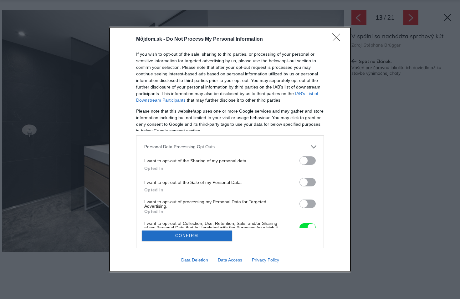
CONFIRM (186, 235)
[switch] (307, 160)
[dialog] (230, 149)
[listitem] (230, 147)
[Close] (338, 39)
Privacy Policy (265, 259)
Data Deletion (194, 259)
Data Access (230, 259)
